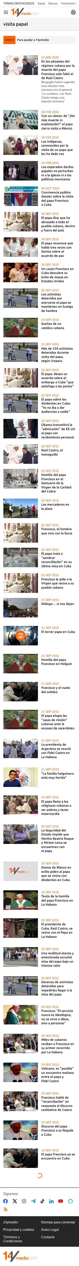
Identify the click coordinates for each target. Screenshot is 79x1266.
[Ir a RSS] (6, 1209)
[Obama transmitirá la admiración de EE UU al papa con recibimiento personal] (20, 428)
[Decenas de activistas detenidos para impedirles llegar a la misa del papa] (20, 986)
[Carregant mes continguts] (39, 1176)
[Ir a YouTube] (61, 1201)
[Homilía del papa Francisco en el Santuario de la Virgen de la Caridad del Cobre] (20, 478)
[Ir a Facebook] (6, 1201)
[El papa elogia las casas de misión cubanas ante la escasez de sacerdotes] (20, 719)
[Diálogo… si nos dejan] (20, 607)
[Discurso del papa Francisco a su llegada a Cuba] (20, 1130)
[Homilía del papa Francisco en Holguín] (20, 663)
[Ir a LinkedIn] (52, 1201)
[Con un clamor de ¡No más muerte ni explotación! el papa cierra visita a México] (20, 119)
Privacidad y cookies (18, 1229)
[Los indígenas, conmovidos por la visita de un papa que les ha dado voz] (20, 145)
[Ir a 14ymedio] (24, 12)
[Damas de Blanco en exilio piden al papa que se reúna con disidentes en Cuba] (20, 871)
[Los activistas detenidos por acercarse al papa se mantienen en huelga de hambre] (20, 298)
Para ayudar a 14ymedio (33, 40)
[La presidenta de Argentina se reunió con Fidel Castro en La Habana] (20, 748)
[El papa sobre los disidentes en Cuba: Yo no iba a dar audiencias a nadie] (20, 403)
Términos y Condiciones (12, 1239)
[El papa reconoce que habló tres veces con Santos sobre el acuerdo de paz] (20, 247)
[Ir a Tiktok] (43, 1201)
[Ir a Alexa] (71, 1201)
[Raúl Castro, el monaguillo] (20, 454)
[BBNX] (20, 1256)
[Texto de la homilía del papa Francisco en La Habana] (20, 900)
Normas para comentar (58, 1222)
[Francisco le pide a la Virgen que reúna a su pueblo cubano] (20, 583)
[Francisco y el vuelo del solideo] (20, 691)
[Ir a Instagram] (25, 1201)
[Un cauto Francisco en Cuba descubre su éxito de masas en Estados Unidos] (20, 272)
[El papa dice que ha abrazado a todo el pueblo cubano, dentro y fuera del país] (20, 221)
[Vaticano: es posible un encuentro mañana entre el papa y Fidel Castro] (20, 1072)
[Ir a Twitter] (16, 1201)
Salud (41, 3)
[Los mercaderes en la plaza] (20, 508)
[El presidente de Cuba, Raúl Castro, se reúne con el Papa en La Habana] (20, 928)
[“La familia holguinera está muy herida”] (20, 777)
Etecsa (53, 3)
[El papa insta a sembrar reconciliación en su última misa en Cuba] (20, 557)
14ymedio (10, 1222)
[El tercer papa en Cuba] (20, 635)
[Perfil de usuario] (73, 12)
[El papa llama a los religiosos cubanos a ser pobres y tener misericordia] (20, 805)
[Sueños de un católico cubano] (20, 327)
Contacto (48, 1237)
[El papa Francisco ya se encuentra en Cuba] (20, 1158)
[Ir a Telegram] (34, 1201)
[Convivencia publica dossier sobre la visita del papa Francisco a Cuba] (20, 196)
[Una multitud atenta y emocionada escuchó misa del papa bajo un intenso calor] (20, 957)
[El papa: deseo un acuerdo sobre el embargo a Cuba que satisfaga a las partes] (20, 378)
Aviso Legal (50, 1229)
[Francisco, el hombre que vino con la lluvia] (20, 533)
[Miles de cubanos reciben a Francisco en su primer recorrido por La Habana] (20, 1043)
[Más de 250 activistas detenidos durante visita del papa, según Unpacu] (20, 352)
